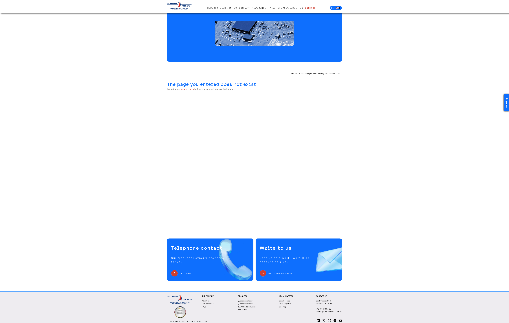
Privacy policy (285, 304)
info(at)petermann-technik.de (329, 311)
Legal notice (284, 301)
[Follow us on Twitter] (323, 321)
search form (187, 89)
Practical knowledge (283, 8)
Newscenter (259, 8)
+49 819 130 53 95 (323, 309)
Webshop (506, 102)
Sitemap (282, 307)
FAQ (301, 8)
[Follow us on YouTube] (340, 321)
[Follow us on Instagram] (329, 321)
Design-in (226, 8)
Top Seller (242, 310)
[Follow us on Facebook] (335, 321)
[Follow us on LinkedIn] (318, 321)
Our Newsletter (208, 304)
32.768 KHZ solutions (247, 307)
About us (206, 301)
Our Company (242, 8)
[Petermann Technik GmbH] (179, 6)
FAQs (204, 307)
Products (212, 8)
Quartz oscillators (246, 301)
